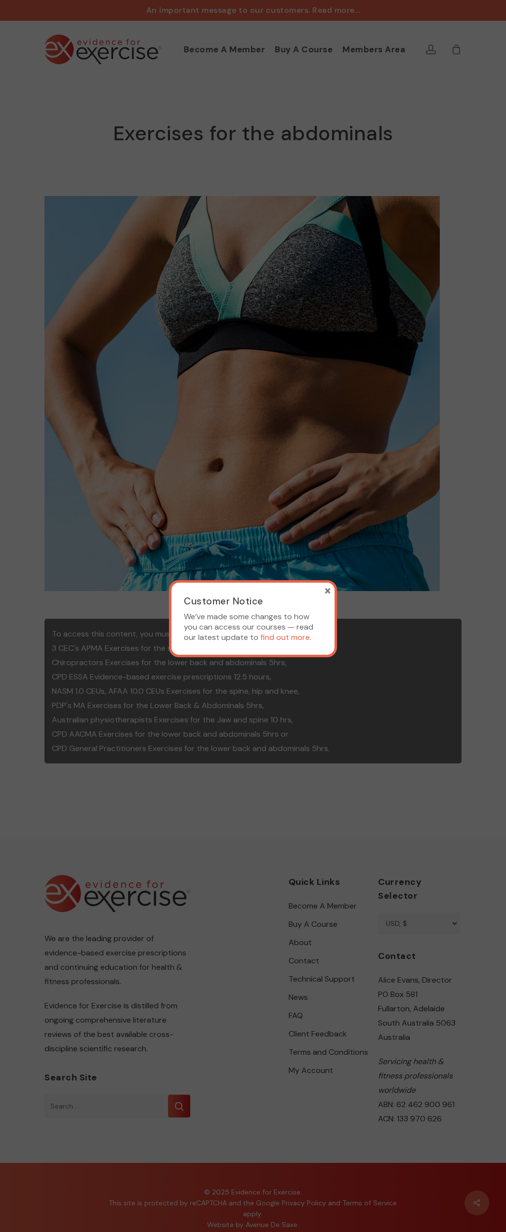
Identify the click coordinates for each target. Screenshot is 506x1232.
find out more (285, 637)
